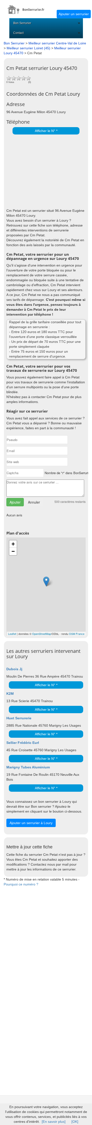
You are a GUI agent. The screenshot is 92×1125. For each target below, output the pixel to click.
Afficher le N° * (46, 131)
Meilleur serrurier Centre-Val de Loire (57, 43)
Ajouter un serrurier (74, 14)
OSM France (76, 634)
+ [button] (13, 544)
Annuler (34, 502)
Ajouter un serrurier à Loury (31, 823)
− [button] (13, 551)
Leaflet (12, 634)
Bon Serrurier (22, 23)
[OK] (74, 1122)
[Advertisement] (45, 170)
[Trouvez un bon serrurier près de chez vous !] (28, 7)
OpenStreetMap (41, 634)
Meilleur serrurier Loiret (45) (28, 48)
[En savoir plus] (54, 1122)
